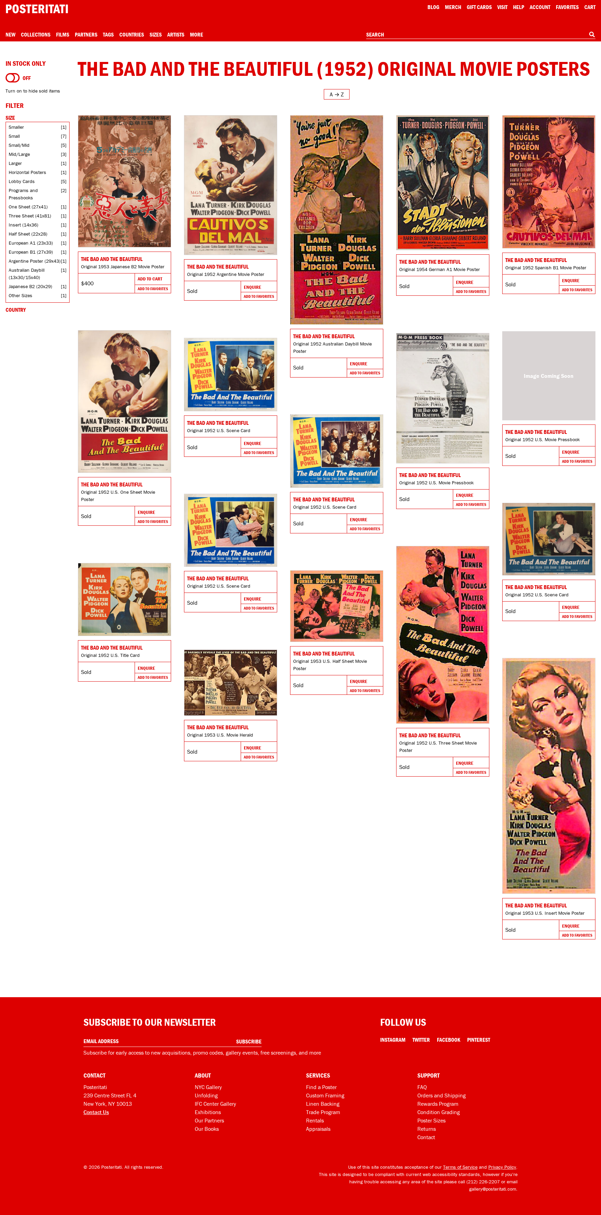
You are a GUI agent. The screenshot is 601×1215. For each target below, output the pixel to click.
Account (540, 6)
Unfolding (206, 1095)
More (196, 34)
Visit (502, 6)
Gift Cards (479, 6)
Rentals (315, 1120)
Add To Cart (150, 279)
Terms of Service (460, 1167)
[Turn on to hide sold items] (13, 78)
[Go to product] (124, 181)
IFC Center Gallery (215, 1103)
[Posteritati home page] (37, 9)
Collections (35, 34)
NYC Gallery (208, 1086)
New (10, 34)
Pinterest (478, 1039)
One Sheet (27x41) (28, 207)
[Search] (591, 34)
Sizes (156, 34)
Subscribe (249, 1041)
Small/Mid (19, 145)
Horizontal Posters (27, 172)
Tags (108, 34)
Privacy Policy (502, 1167)
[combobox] (480, 35)
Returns (426, 1128)
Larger (15, 163)
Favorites (567, 6)
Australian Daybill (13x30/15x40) (27, 273)
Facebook (448, 1039)
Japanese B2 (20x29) (30, 286)
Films (62, 34)
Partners (86, 34)
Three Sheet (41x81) (30, 216)
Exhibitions (208, 1112)
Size (10, 117)
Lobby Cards (22, 181)
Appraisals (318, 1128)
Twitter (421, 1039)
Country (16, 309)
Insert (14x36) (23, 225)
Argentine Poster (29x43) (35, 261)
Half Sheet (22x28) (28, 234)
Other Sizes (20, 295)
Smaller (16, 127)
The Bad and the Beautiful (112, 258)
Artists (175, 34)
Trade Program (323, 1112)
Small (14, 136)
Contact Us (96, 1112)
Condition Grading (438, 1112)
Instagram (393, 1039)
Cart (589, 6)
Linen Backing (322, 1103)
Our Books (207, 1128)
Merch (453, 6)
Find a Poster (321, 1086)
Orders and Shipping (441, 1095)
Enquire (252, 287)
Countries (131, 34)
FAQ (422, 1086)
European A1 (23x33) (31, 243)
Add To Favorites (153, 288)
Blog (433, 6)
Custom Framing (325, 1095)
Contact (426, 1137)
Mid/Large (19, 154)
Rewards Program (437, 1103)
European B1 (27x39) (31, 252)
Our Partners (209, 1120)
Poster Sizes (431, 1120)
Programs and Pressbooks (23, 194)
